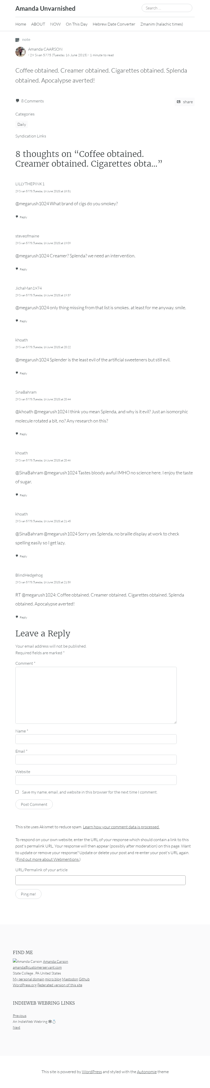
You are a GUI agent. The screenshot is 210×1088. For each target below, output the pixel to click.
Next (16, 1027)
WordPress (92, 1071)
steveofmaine (27, 235)
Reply (23, 217)
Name (21, 731)
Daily (21, 124)
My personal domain (28, 979)
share (187, 101)
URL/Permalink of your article (41, 869)
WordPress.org (25, 985)
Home (20, 24)
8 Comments (32, 101)
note (25, 39)
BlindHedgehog (29, 575)
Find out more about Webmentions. (48, 859)
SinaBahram (26, 392)
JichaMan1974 (28, 288)
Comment (25, 663)
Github (84, 979)
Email (21, 751)
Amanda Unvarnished (45, 8)
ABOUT (38, 24)
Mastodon (70, 979)
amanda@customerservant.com (37, 967)
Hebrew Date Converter (114, 24)
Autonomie (147, 1071)
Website (22, 771)
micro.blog (53, 979)
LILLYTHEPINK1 (30, 183)
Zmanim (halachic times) (161, 24)
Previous (19, 1015)
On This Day (77, 24)
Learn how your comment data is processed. (121, 826)
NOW (55, 24)
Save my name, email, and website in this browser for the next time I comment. (90, 792)
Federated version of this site (59, 985)
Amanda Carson (55, 961)
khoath (21, 339)
